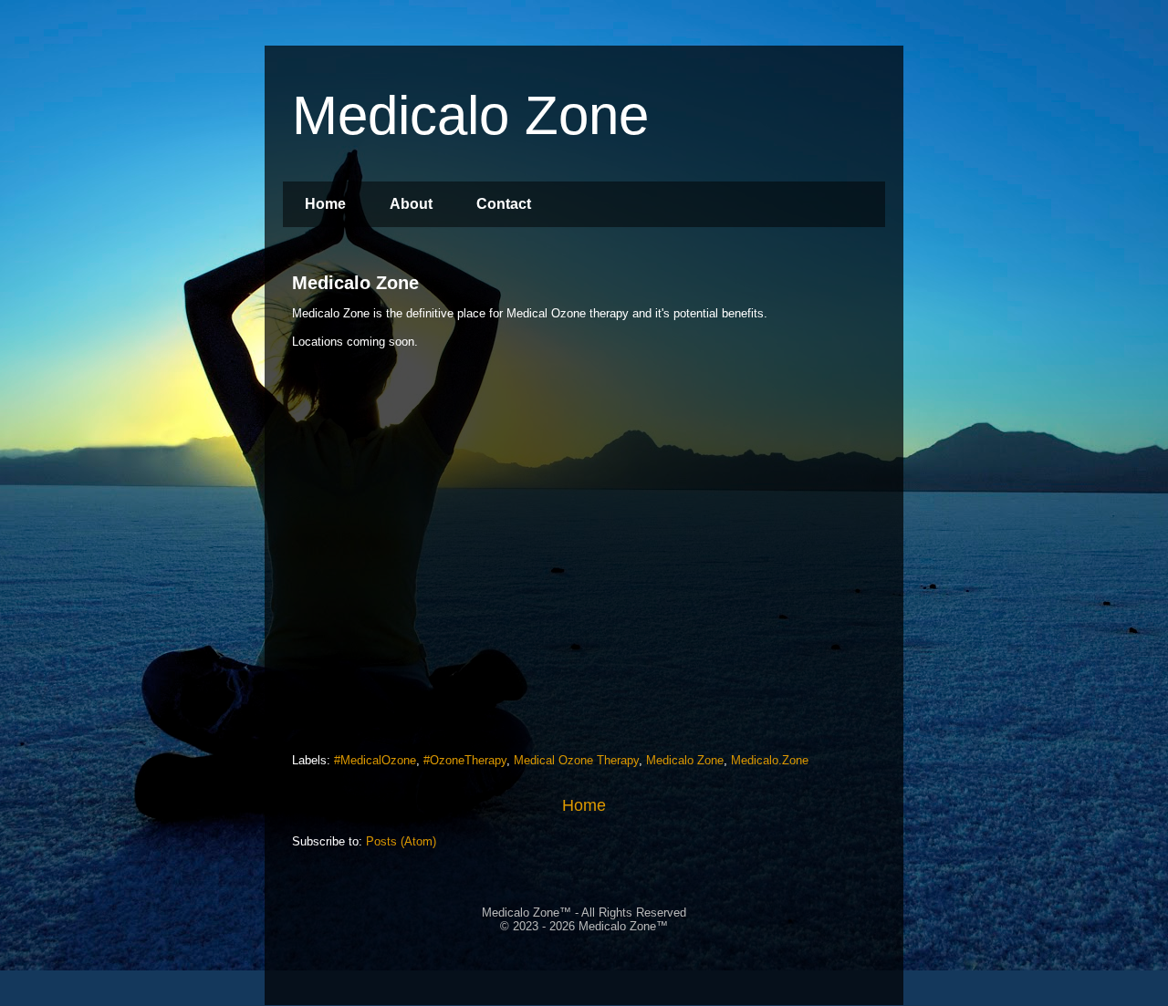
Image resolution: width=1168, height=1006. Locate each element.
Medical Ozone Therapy (576, 760)
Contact (503, 204)
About (411, 204)
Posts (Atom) (401, 841)
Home (325, 204)
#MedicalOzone (375, 760)
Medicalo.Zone (769, 760)
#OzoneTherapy (464, 760)
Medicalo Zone (355, 283)
